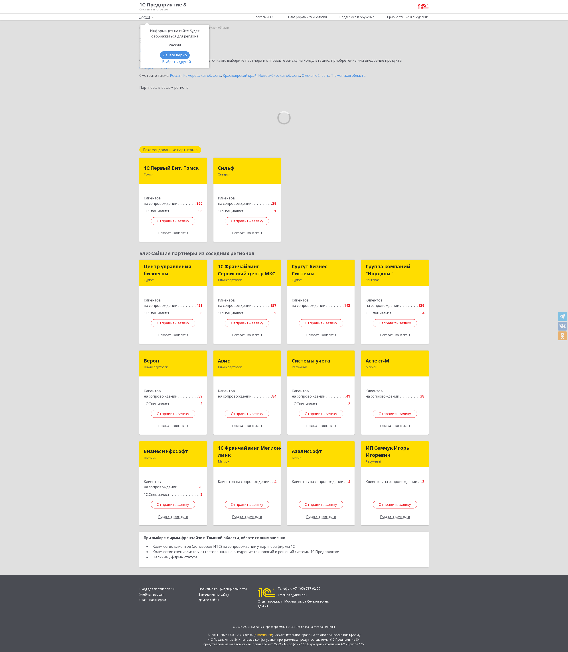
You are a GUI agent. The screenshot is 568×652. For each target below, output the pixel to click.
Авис (224, 361)
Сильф (226, 168)
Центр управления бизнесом (167, 270)
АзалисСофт (307, 451)
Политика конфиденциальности (223, 589)
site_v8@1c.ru (297, 595)
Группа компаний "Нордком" (388, 270)
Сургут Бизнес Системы (309, 270)
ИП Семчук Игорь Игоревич (387, 451)
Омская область (315, 75)
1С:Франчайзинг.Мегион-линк (250, 451)
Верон (151, 361)
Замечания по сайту (214, 594)
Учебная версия (151, 594)
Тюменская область (348, 75)
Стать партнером (152, 600)
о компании (263, 635)
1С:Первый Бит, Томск (171, 168)
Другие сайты (209, 600)
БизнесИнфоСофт (166, 451)
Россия (175, 75)
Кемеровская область (202, 75)
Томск (164, 67)
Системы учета (311, 361)
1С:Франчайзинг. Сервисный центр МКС (246, 270)
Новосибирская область (279, 75)
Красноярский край (239, 75)
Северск (146, 67)
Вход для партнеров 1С (157, 589)
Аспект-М (377, 361)
